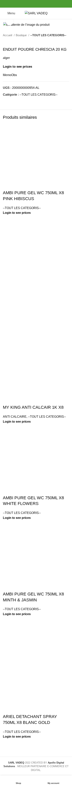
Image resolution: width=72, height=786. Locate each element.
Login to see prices (17, 66)
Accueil (8, 35)
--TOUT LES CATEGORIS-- (48, 35)
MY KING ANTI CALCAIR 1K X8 (33, 407)
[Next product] (67, 41)
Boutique (21, 35)
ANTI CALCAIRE (14, 416)
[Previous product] (59, 41)
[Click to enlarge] (9, 21)
